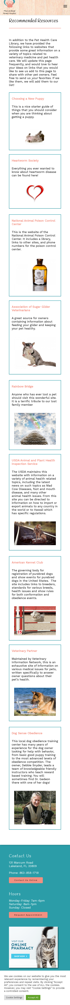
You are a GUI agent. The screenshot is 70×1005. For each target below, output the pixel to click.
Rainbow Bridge (22, 386)
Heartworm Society (25, 160)
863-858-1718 (29, 872)
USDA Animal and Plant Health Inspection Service (33, 462)
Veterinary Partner (24, 650)
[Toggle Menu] (65, 6)
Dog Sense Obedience (27, 733)
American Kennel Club (27, 562)
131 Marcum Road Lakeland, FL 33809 (23, 864)
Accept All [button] (33, 997)
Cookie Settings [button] (14, 997)
